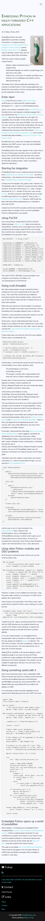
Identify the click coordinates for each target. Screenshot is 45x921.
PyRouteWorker (7, 530)
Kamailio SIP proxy (35, 109)
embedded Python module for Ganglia (17, 180)
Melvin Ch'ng (28, 917)
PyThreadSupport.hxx (17, 463)
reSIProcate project (29, 100)
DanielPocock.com (29, 915)
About (4, 902)
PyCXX (4, 194)
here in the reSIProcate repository (30, 847)
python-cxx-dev (19, 224)
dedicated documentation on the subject (20, 174)
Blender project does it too (11, 50)
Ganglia (25, 641)
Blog (3, 909)
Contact (4, 905)
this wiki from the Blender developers (23, 419)
